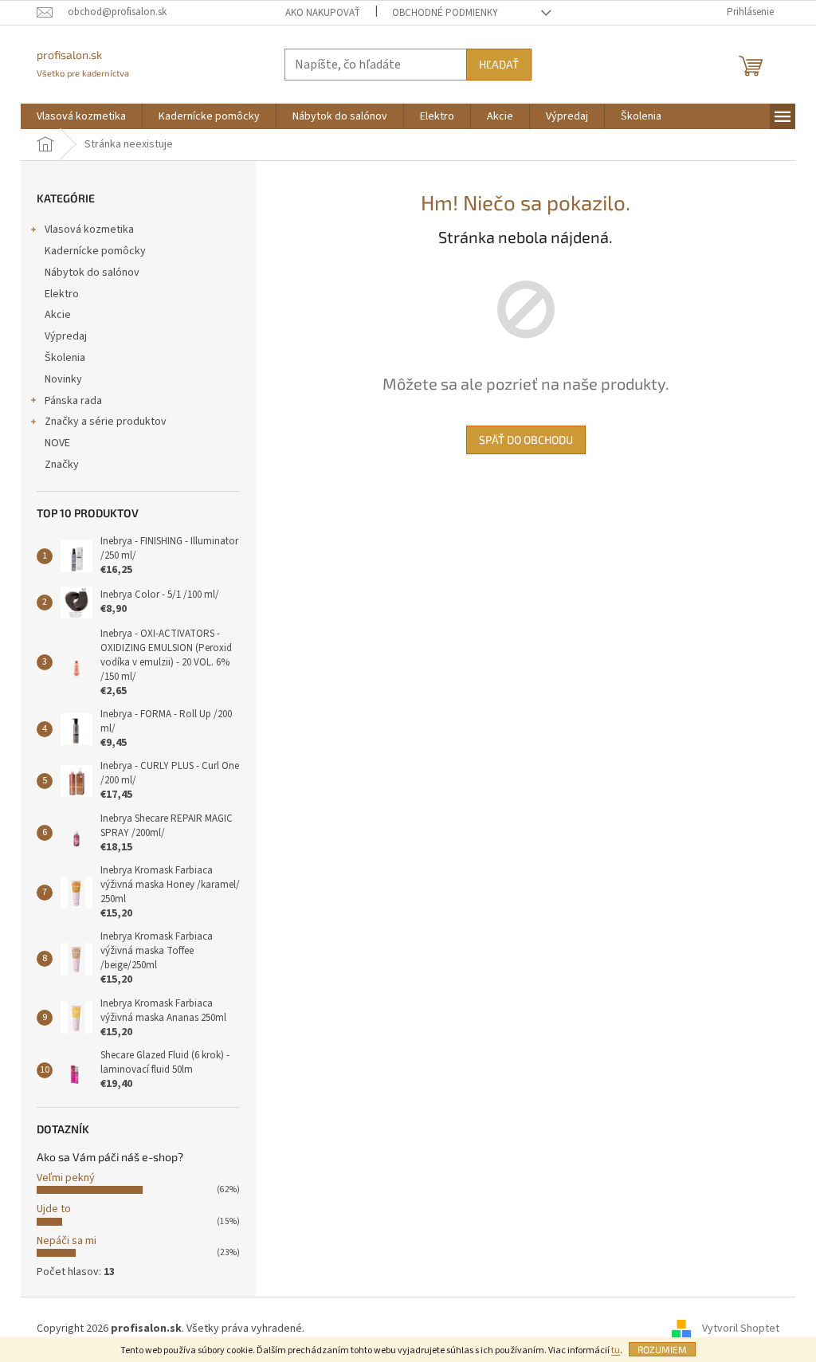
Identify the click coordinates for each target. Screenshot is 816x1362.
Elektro (62, 294)
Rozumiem (662, 1349)
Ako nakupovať (322, 13)
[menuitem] (81, 116)
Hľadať (499, 64)
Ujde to (54, 1209)
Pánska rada (73, 401)
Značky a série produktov (106, 422)
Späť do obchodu (526, 439)
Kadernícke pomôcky (95, 251)
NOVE (57, 443)
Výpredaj (66, 336)
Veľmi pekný (66, 1178)
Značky (62, 465)
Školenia (65, 358)
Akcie (58, 315)
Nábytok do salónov (92, 273)
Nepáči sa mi (66, 1241)
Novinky (63, 379)
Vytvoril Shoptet (740, 1328)
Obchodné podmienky (445, 13)
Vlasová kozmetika (89, 229)
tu (615, 1350)
